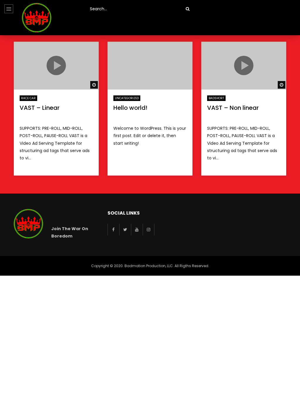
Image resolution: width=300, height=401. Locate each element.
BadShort (216, 98)
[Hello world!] (150, 66)
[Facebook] (113, 229)
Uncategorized (127, 98)
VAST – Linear (39, 108)
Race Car (28, 98)
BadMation (35, 116)
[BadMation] (36, 17)
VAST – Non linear (233, 108)
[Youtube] (137, 229)
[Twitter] (125, 229)
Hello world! (130, 108)
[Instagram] (148, 229)
